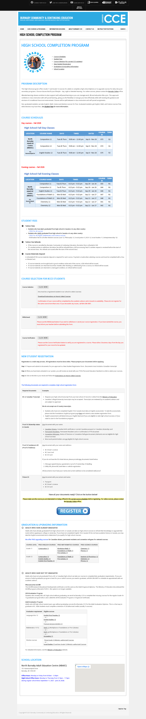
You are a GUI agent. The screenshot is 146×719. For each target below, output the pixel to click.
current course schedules (79, 499)
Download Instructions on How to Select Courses (54, 296)
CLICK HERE (43, 287)
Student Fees (58, 59)
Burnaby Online (113, 91)
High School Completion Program (40, 34)
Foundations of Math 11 (65, 551)
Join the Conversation (60, 3)
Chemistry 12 (85, 559)
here (80, 413)
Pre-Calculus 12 (62, 559)
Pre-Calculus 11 (62, 553)
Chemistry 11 (85, 548)
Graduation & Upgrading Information (66, 66)
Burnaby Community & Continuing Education (46, 18)
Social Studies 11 (49, 644)
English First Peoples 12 (46, 561)
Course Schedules (60, 56)
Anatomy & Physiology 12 (89, 556)
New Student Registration (62, 64)
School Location (59, 69)
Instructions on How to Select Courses (68, 376)
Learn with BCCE (79, 3)
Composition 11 (43, 548)
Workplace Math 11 (63, 548)
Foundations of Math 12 (65, 556)
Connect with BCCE (40, 3)
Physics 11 (84, 551)
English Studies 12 (44, 559)
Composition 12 (43, 556)
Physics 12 (84, 561)
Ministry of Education (109, 397)
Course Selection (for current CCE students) (68, 61)
